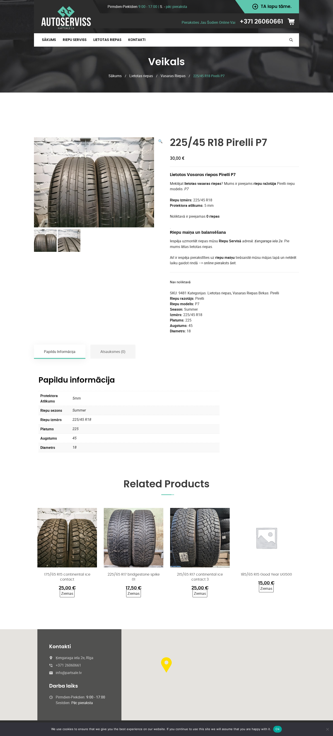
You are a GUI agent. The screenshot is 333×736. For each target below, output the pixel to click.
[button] (160, 141)
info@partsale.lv (69, 672)
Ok (277, 729)
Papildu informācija (59, 351)
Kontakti (136, 40)
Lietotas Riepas (107, 40)
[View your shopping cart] (293, 21)
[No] (327, 729)
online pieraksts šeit (220, 262)
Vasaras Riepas (173, 75)
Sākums (49, 40)
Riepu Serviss (75, 40)
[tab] (60, 352)
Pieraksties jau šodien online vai (208, 22)
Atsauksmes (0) (112, 351)
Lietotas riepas (141, 75)
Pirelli (274, 293)
